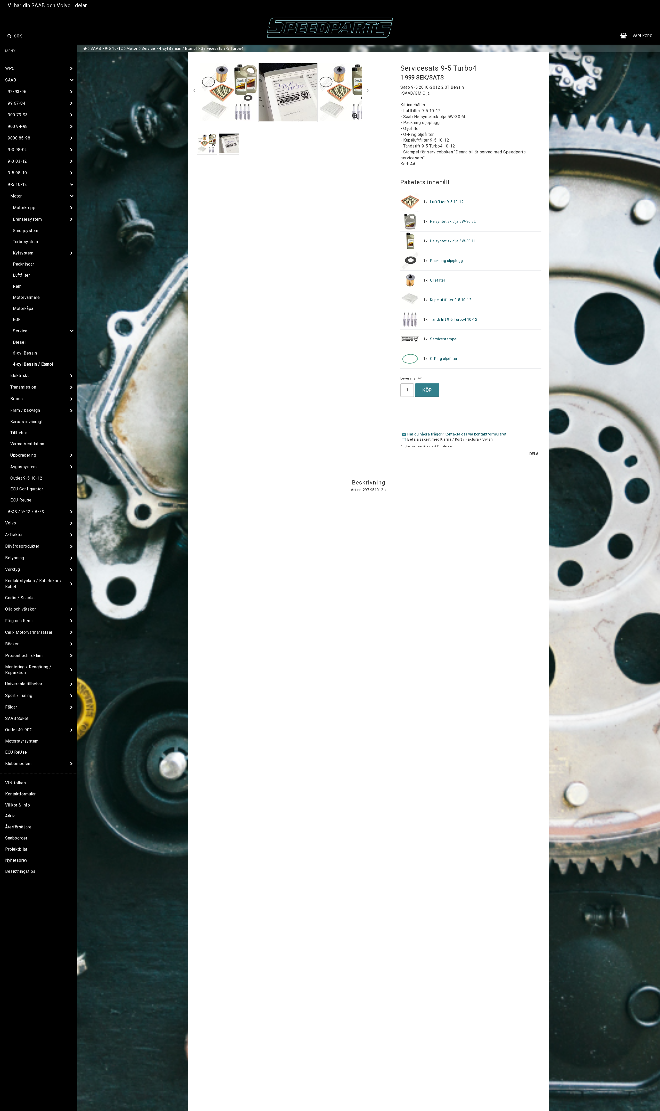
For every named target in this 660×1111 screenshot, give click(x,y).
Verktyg (12, 569)
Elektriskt (19, 375)
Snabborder (16, 838)
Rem (17, 286)
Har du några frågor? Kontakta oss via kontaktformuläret (457, 434)
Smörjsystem (25, 230)
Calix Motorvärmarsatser (29, 632)
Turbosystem (25, 241)
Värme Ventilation (27, 443)
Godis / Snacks (20, 597)
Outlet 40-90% (19, 729)
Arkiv (10, 815)
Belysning (14, 557)
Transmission (23, 387)
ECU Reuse (21, 500)
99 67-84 (16, 103)
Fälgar (11, 707)
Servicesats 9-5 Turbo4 (222, 48)
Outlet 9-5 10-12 (26, 478)
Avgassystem (23, 466)
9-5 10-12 (17, 184)
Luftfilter (21, 275)
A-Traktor (14, 534)
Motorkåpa (23, 308)
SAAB (10, 80)
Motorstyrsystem (22, 741)
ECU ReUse (16, 752)
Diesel (19, 342)
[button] (639, 36)
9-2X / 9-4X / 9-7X (26, 511)
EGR (17, 319)
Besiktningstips (20, 871)
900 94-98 (18, 126)
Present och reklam (24, 655)
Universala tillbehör (23, 683)
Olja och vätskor (20, 609)
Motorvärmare (26, 297)
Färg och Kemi (19, 620)
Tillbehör (18, 432)
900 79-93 (18, 114)
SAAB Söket (16, 718)
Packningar (23, 264)
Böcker (12, 643)
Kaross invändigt (26, 421)
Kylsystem (23, 253)
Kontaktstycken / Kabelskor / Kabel (33, 583)
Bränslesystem (27, 219)
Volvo (10, 523)
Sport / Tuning (18, 695)
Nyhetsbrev (16, 860)
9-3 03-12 (17, 161)
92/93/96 (17, 91)
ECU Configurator (26, 489)
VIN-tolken (15, 782)
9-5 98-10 (17, 172)
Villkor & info (17, 805)
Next (368, 90)
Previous (194, 90)
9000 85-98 (19, 138)
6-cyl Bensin (25, 353)
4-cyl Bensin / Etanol (33, 364)
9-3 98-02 (17, 149)
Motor (16, 196)
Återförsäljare (18, 827)
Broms (16, 398)
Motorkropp (24, 207)
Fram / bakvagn (25, 410)
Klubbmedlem (18, 763)
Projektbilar (16, 849)
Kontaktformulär (20, 794)
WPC (10, 68)
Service (20, 330)
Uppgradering (23, 455)
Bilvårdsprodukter (22, 546)
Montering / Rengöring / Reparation (28, 669)
